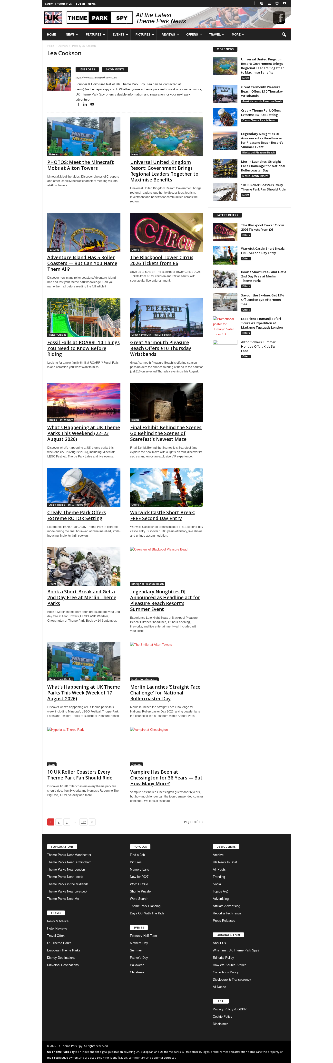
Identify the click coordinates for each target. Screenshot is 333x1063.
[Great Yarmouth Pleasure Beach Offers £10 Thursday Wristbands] (166, 317)
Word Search (139, 899)
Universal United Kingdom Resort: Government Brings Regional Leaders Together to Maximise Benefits (164, 171)
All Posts (219, 869)
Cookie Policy (222, 1016)
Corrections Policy (226, 972)
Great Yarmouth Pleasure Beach (151, 334)
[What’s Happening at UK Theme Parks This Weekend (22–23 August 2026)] (83, 402)
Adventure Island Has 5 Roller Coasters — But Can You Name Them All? (82, 263)
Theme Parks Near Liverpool (67, 891)
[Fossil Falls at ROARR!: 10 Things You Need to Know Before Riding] (83, 317)
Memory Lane (139, 869)
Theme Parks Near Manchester (69, 855)
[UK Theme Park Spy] (166, 17)
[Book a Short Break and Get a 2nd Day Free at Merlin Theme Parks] (83, 566)
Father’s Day (139, 957)
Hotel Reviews (57, 928)
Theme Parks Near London (66, 869)
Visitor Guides (57, 334)
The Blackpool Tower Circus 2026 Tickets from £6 (161, 260)
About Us (219, 943)
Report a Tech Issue (227, 913)
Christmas (137, 972)
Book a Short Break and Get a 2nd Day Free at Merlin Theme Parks (81, 597)
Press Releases (224, 920)
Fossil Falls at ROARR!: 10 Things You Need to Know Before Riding (83, 348)
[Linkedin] (85, 104)
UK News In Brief (225, 862)
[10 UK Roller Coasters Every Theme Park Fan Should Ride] (83, 746)
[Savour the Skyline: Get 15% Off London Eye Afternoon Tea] (225, 302)
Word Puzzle (139, 884)
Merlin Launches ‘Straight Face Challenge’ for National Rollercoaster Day (165, 693)
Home (50, 45)
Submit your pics (58, 3)
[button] (283, 34)
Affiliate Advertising (226, 906)
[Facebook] (254, 3)
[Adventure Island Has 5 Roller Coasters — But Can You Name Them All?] (83, 232)
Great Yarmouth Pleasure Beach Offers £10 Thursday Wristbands (160, 348)
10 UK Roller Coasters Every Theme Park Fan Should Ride (79, 775)
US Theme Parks (59, 943)
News (134, 154)
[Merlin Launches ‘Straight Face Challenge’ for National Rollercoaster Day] (166, 661)
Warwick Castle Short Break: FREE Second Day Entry (162, 515)
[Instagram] (262, 3)
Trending (219, 877)
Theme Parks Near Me (63, 899)
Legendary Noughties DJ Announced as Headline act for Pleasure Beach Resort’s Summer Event (165, 600)
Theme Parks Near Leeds (65, 877)
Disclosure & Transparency (232, 979)
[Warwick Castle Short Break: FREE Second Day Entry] (166, 487)
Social (217, 884)
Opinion (136, 764)
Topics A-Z (220, 891)
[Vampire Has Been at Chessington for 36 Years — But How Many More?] (166, 746)
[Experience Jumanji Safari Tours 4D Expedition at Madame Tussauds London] (225, 325)
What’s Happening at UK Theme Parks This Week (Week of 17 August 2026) (83, 693)
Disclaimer (220, 1024)
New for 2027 (139, 877)
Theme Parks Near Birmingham (69, 862)
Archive (218, 855)
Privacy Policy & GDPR (229, 1009)
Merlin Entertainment (144, 679)
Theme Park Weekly (61, 419)
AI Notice (219, 987)
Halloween (137, 965)
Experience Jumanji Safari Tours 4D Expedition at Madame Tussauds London (262, 323)
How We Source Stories (229, 965)
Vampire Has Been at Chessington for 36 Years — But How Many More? (166, 778)
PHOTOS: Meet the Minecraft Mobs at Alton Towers (80, 165)
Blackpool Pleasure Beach (147, 584)
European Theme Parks (63, 950)
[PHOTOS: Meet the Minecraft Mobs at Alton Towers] (83, 136)
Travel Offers (56, 936)
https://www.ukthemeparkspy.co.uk (96, 77)
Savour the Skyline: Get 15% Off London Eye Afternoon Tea (262, 299)
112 (83, 822)
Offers (135, 249)
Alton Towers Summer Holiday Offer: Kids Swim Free (260, 346)
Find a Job (137, 855)
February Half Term (143, 936)
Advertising (221, 899)
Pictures (54, 154)
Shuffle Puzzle (140, 891)
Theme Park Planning (145, 906)
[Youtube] (284, 3)
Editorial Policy (223, 957)
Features (54, 249)
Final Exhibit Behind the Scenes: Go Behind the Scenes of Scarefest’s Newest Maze (166, 433)
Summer (136, 950)
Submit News (86, 3)
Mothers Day (139, 943)
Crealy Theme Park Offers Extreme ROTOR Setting (76, 515)
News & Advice (58, 921)
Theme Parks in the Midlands (67, 884)
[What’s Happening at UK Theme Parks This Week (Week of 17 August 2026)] (83, 661)
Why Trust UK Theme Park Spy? (236, 950)
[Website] (277, 3)
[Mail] (269, 3)
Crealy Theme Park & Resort (66, 504)
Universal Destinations (63, 965)
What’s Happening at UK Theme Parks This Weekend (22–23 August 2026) (83, 433)
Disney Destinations (61, 957)
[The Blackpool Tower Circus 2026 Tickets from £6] (166, 232)
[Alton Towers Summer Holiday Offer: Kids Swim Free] (225, 349)
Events (135, 419)
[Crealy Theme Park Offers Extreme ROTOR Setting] (83, 487)
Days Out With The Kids (147, 913)
